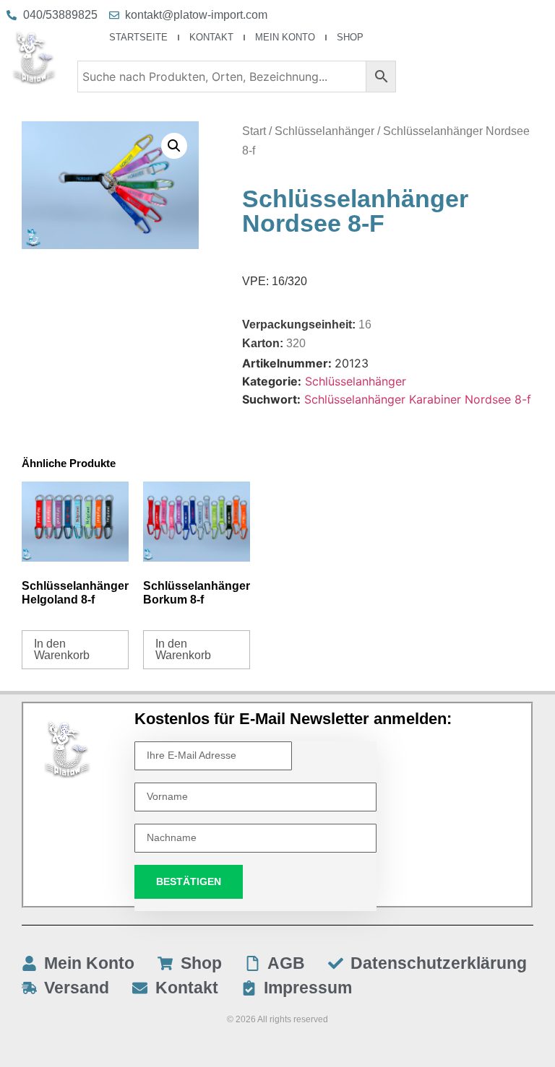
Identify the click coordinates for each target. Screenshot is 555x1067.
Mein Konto (285, 37)
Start (254, 131)
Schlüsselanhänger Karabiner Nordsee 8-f (417, 399)
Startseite (138, 37)
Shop (350, 37)
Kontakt (211, 37)
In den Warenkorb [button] (62, 649)
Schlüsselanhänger (324, 131)
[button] (174, 146)
